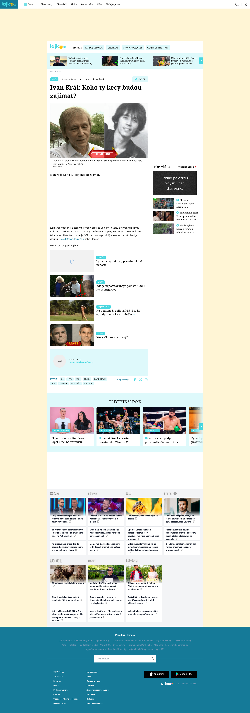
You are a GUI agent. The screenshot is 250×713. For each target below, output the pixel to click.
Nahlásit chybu (59, 703)
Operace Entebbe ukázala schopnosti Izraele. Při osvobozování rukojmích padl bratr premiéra (143, 534)
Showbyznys (47, 4)
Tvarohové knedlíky (117, 649)
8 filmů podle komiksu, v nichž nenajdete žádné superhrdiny (65, 598)
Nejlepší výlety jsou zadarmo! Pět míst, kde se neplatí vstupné (143, 612)
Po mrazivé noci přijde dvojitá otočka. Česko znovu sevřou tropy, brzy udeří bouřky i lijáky (67, 547)
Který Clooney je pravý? (112, 337)
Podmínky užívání (60, 690)
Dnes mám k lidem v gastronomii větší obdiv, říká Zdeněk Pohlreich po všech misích (105, 533)
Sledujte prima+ (114, 4)
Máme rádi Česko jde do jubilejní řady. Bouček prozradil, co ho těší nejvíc (105, 547)
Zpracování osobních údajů (98, 690)
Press (89, 676)
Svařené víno (119, 645)
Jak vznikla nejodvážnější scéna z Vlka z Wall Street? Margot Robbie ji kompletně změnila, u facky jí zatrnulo (67, 616)
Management (92, 672)
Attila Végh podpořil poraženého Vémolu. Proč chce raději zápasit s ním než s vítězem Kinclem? (162, 440)
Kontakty (90, 685)
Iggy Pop (79, 239)
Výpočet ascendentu (96, 649)
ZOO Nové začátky (182, 640)
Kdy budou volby (163, 640)
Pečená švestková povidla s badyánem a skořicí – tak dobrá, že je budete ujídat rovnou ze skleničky (181, 534)
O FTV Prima (58, 672)
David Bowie (66, 239)
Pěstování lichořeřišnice (176, 645)
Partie (142, 640)
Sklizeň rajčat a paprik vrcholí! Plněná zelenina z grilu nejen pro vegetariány (143, 586)
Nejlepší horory (101, 640)
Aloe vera (158, 645)
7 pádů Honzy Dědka (88, 645)
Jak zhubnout (65, 640)
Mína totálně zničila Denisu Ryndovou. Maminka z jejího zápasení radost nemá (184, 62)
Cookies (56, 694)
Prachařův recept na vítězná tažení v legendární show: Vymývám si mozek (106, 519)
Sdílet (141, 80)
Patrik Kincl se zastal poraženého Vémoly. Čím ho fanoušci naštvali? (117, 440)
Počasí (150, 640)
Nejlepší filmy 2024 (83, 640)
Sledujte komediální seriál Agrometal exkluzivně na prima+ (185, 207)
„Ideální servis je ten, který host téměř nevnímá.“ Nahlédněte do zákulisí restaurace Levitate (180, 519)
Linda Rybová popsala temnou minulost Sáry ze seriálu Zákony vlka (186, 230)
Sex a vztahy (87, 4)
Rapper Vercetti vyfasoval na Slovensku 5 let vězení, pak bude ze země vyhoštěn (106, 600)
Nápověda (91, 694)
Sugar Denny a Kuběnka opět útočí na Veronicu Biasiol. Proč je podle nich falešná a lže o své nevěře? (69, 440)
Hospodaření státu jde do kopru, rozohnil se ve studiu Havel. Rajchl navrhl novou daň (67, 519)
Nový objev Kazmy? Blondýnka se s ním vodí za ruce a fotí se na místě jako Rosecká (106, 614)
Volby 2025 (105, 645)
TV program (117, 640)
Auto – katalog (69, 645)
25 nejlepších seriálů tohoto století (68, 583)
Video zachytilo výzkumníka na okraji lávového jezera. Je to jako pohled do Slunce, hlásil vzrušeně (143, 547)
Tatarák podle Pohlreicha (140, 645)
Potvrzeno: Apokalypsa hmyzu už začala (143, 517)
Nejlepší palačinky (137, 649)
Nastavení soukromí (95, 703)
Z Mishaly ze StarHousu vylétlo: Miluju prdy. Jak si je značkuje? (132, 61)
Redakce (90, 699)
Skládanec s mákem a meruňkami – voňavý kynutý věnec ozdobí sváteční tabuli (182, 547)
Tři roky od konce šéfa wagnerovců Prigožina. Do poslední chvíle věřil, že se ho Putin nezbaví (67, 533)
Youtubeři (62, 4)
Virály (74, 4)
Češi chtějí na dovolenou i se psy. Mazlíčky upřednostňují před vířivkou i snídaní (143, 600)
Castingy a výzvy (93, 681)
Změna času (131, 640)
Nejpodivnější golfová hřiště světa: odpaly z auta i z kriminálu (118, 312)
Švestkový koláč (156, 649)
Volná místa (58, 676)
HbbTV (56, 685)
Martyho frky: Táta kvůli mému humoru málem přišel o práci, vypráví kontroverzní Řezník (103, 586)
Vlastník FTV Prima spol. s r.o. (65, 699)
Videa (99, 4)
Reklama (57, 681)
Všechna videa (186, 166)
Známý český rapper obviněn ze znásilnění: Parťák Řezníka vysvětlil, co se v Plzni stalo (81, 62)
